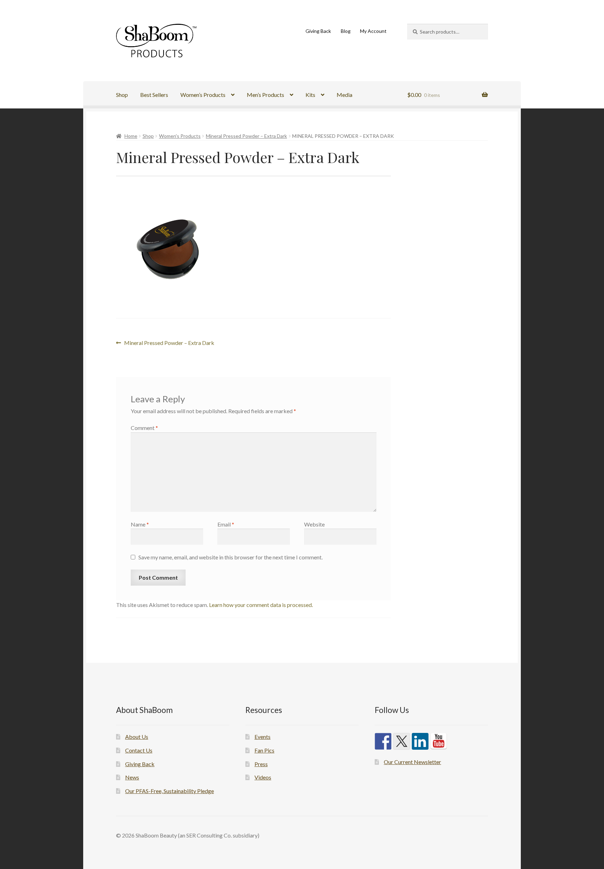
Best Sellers (154, 94)
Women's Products (180, 136)
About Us (136, 736)
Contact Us (138, 750)
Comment (144, 427)
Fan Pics (264, 750)
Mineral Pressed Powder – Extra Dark (246, 136)
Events (262, 736)
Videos (262, 777)
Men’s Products (265, 94)
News (132, 777)
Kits (310, 94)
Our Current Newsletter (412, 761)
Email (225, 524)
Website (314, 524)
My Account (373, 31)
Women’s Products (202, 94)
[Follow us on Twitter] (401, 741)
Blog (346, 31)
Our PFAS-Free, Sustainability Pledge (169, 790)
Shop (122, 94)
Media (344, 94)
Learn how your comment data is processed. (261, 604)
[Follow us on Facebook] (383, 741)
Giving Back (318, 31)
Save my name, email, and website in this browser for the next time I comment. (230, 557)
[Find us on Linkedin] (420, 741)
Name (140, 524)
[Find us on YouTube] (438, 741)
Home (130, 136)
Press (261, 764)
